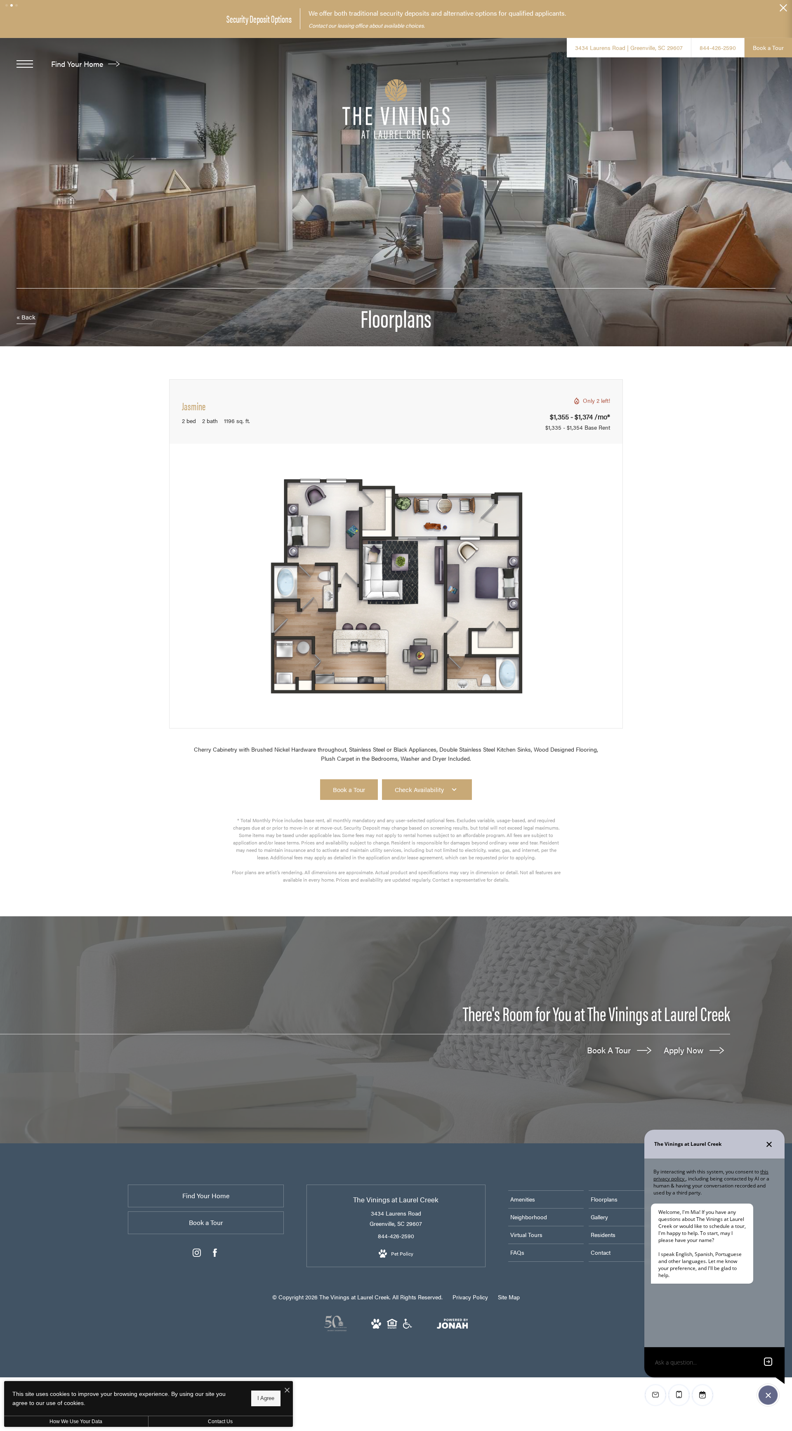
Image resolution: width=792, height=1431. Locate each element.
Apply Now (684, 1050)
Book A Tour (610, 1050)
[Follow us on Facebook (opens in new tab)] (215, 1254)
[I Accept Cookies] (287, 1390)
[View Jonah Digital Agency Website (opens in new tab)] (452, 1325)
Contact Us (220, 1421)
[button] (6, 5)
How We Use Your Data (76, 1421)
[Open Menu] (24, 64)
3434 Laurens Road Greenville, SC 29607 (396, 1218)
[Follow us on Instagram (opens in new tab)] (197, 1254)
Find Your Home (78, 64)
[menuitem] (546, 1199)
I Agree (265, 1398)
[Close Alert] (783, 10)
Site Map (509, 1297)
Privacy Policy (470, 1297)
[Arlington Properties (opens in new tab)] (335, 1329)
